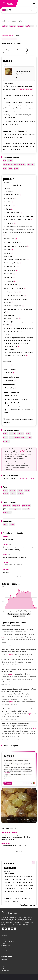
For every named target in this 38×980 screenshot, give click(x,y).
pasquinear (16, 506)
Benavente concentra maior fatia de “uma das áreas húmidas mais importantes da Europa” (18, 650)
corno (5, 437)
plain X (3, 968)
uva (4, 160)
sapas (12, 524)
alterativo (6, 569)
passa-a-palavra (15, 509)
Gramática (4, 950)
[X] (15, 929)
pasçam (20, 493)
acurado (5, 562)
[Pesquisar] (10, 10)
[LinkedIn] (12, 929)
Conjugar (7, 185)
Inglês (33, 478)
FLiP (2, 964)
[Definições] (32, 10)
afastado (5, 544)
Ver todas (19, 852)
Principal (3, 939)
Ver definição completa (27, 905)
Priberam (3, 962)
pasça (5, 490)
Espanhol (21, 478)
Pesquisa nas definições (7, 941)
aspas (5, 524)
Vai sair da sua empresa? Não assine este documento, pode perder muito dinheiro (15, 725)
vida (4, 169)
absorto (5, 537)
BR (6, 10)
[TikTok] (9, 929)
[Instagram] (6, 929)
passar (20, 490)
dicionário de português (9, 919)
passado (21, 433)
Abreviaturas (4, 948)
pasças (13, 493)
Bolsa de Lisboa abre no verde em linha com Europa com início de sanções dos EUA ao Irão (18, 710)
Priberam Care (5, 971)
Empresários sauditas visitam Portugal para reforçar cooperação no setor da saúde (18, 690)
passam (12, 490)
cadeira (4, 26)
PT (3, 10)
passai (27, 490)
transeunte (30, 164)
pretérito (6, 441)
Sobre (3, 943)
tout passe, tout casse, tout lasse (14, 164)
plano (16, 169)
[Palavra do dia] (33, 862)
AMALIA (22, 451)
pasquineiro (26, 506)
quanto (12, 26)
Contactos (4, 959)
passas (5, 493)
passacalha (7, 512)
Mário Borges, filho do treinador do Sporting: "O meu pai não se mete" (18, 670)
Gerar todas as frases (10, 39)
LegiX (2, 966)
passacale (26, 509)
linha (10, 169)
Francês (27, 478)
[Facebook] (2, 929)
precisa (20, 26)
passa (28, 433)
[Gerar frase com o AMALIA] (20, 195)
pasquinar (6, 506)
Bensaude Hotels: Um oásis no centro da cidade (17, 629)
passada (12, 433)
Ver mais (19, 577)
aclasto (5, 554)
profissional (30, 26)
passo (10, 160)
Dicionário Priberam (7, 35)
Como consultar (5, 945)
